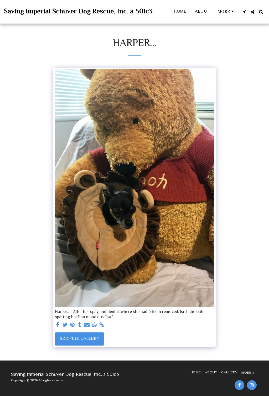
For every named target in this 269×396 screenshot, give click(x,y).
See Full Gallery (79, 339)
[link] (101, 325)
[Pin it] (72, 325)
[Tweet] (65, 325)
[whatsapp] (94, 325)
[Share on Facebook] (57, 325)
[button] (244, 12)
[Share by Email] (87, 325)
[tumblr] (79, 325)
